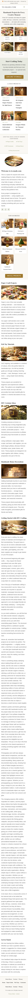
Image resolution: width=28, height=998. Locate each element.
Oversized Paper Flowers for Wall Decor (7, 103)
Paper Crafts (10, 982)
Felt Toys (16, 982)
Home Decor (9, 979)
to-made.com (9, 7)
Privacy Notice (11, 993)
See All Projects (14, 275)
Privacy (21, 979)
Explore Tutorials (14, 77)
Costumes (23, 982)
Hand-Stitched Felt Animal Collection (7, 127)
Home (3, 982)
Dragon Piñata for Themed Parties (20, 127)
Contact (15, 979)
